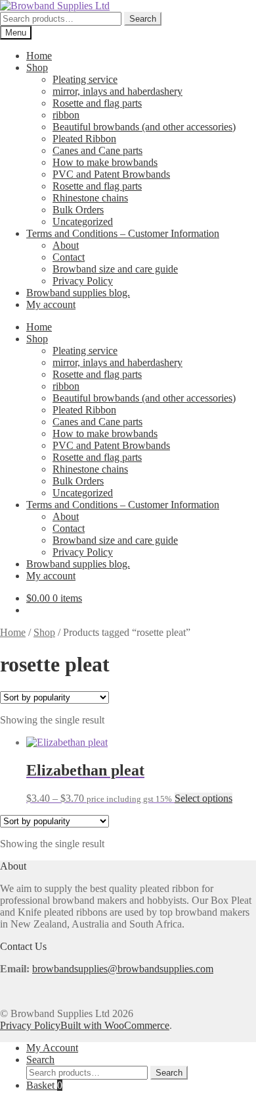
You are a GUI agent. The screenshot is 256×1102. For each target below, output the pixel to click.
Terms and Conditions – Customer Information (122, 233)
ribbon (66, 114)
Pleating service (85, 79)
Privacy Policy (83, 280)
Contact (69, 257)
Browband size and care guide (115, 269)
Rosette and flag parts (97, 103)
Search (142, 19)
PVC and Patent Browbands (111, 174)
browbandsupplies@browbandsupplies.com (122, 968)
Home (39, 55)
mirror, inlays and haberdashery (117, 91)
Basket (44, 1085)
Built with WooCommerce (114, 1025)
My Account (52, 1047)
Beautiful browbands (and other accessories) (144, 126)
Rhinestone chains (90, 197)
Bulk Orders (78, 209)
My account (50, 304)
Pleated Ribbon (84, 138)
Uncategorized (83, 221)
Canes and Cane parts (97, 150)
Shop (37, 67)
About (66, 245)
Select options (203, 798)
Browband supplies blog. (78, 292)
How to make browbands (105, 162)
